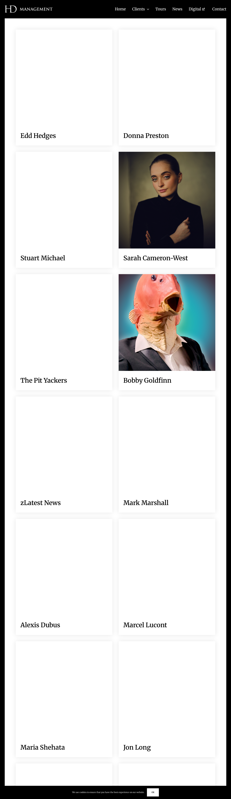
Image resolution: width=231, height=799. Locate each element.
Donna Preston (146, 136)
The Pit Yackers (43, 380)
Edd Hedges (38, 136)
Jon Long (137, 747)
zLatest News (40, 503)
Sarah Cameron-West (155, 258)
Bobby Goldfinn (147, 380)
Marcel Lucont (145, 625)
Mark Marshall (146, 503)
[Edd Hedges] (64, 78)
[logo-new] (28, 7)
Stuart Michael (42, 258)
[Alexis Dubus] (64, 567)
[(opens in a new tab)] (64, 200)
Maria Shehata (42, 747)
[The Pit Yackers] (64, 322)
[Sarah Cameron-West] (167, 200)
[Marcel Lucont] (167, 567)
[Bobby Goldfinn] (167, 322)
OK (152, 792)
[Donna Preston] (167, 78)
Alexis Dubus (40, 625)
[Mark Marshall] (167, 445)
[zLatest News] (64, 445)
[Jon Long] (167, 689)
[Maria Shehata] (64, 689)
